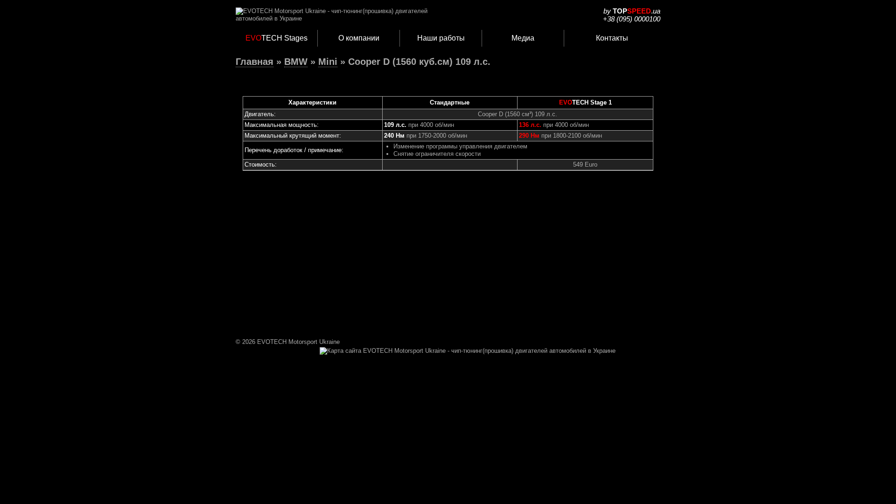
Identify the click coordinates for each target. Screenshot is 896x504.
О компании (358, 38)
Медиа (522, 38)
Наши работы (441, 38)
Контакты (612, 38)
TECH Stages (276, 38)
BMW (296, 61)
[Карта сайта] (468, 350)
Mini (327, 61)
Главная (254, 61)
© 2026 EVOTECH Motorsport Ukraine (288, 341)
